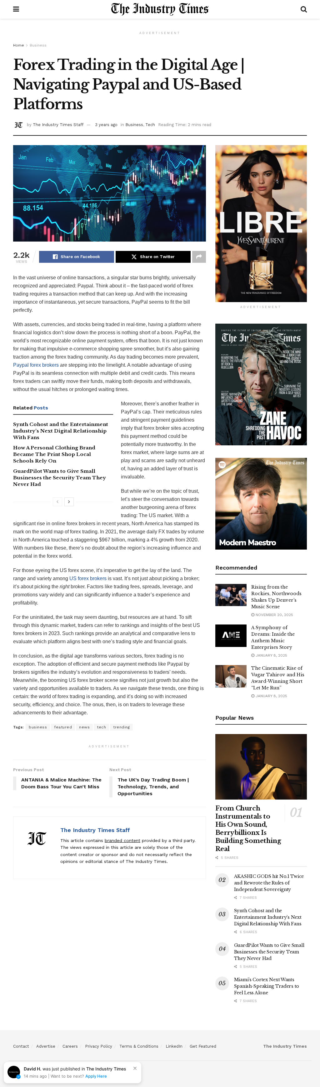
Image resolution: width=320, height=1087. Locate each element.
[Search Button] (304, 9)
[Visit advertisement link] (261, 223)
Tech (150, 124)
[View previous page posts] (57, 501)
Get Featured (203, 1046)
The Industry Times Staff (58, 124)
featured (63, 727)
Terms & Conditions (138, 1046)
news (84, 727)
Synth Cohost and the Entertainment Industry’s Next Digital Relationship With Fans (60, 430)
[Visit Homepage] (160, 9)
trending (121, 727)
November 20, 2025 (273, 615)
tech (101, 727)
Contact (21, 1046)
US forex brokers (88, 578)
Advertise (45, 1046)
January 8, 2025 (270, 655)
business (38, 727)
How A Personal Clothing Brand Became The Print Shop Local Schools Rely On (54, 454)
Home (18, 45)
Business (38, 45)
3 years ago (106, 124)
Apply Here (96, 1076)
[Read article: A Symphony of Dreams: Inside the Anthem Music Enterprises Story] (231, 635)
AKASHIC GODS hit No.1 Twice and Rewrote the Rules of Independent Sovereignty (269, 883)
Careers (70, 1046)
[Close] (135, 1068)
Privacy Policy (98, 1046)
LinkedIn (174, 1046)
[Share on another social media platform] (199, 257)
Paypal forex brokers (36, 365)
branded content (122, 840)
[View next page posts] (69, 501)
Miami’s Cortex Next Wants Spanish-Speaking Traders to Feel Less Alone (266, 986)
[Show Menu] (16, 9)
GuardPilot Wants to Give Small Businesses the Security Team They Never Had (59, 477)
